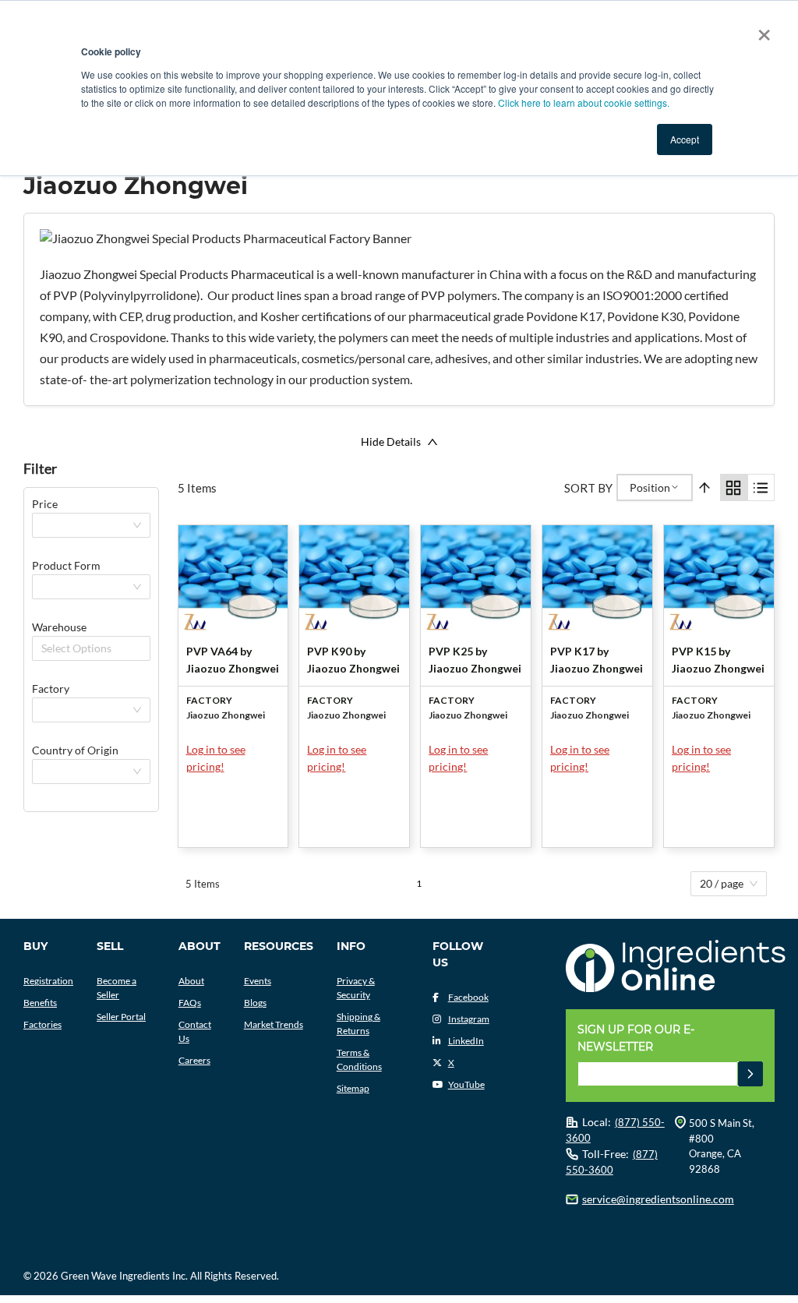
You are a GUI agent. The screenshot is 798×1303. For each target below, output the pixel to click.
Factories (42, 1024)
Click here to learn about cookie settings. (583, 102)
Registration (48, 981)
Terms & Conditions (359, 1059)
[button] (750, 1073)
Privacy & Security (356, 988)
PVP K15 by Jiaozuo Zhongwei (718, 659)
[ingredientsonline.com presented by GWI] (676, 968)
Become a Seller (116, 988)
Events (257, 981)
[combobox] (42, 648)
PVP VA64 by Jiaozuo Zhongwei (232, 659)
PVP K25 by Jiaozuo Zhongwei (475, 659)
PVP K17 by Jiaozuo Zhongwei (596, 659)
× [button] (761, 30)
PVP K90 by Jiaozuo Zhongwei (353, 659)
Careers (194, 1060)
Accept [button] (684, 139)
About (191, 981)
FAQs (189, 1002)
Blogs (255, 1002)
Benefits (40, 1002)
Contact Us (194, 1031)
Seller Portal (121, 1016)
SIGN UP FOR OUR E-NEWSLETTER (635, 1038)
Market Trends (273, 1024)
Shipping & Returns (358, 1023)
